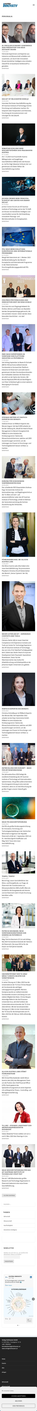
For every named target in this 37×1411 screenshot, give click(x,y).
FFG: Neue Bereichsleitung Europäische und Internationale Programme (17, 251)
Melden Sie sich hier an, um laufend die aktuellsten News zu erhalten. (16, 1253)
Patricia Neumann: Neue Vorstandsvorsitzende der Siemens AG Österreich (14, 933)
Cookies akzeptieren (18, 1396)
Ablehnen (18, 1401)
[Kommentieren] (9, 1320)
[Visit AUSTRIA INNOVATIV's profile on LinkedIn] (6, 1277)
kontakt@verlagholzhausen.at (11, 1346)
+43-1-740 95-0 (6, 1344)
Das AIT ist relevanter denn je (15, 99)
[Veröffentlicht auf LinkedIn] (31, 1277)
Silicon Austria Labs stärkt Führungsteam (14, 1073)
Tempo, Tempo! (8, 876)
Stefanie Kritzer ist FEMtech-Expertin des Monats (14, 418)
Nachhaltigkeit (8, 1225)
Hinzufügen (9, 1261)
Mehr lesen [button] (8, 1285)
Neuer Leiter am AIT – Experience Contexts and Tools (16, 635)
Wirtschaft (7, 1216)
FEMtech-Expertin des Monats (15, 709)
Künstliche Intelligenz (10, 1230)
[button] (3, 1299)
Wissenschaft (8, 1221)
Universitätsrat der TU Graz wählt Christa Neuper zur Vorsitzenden (14, 976)
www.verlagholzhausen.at (10, 1348)
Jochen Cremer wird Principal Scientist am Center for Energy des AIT (16, 200)
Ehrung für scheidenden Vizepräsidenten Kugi (13, 482)
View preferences (18, 1406)
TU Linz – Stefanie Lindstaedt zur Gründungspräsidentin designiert (17, 1127)
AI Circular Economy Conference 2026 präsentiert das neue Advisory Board (17, 48)
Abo (3, 1368)
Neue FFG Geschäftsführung (14, 822)
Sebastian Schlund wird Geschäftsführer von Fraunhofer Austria (17, 150)
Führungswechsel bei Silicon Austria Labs (15, 561)
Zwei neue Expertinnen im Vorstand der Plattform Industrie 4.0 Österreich (13, 356)
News (3, 1359)
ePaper (4, 1372)
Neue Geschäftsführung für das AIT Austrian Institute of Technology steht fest (16, 1172)
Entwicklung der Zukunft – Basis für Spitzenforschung (16, 769)
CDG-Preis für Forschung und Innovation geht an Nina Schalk (16, 301)
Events (4, 1363)
